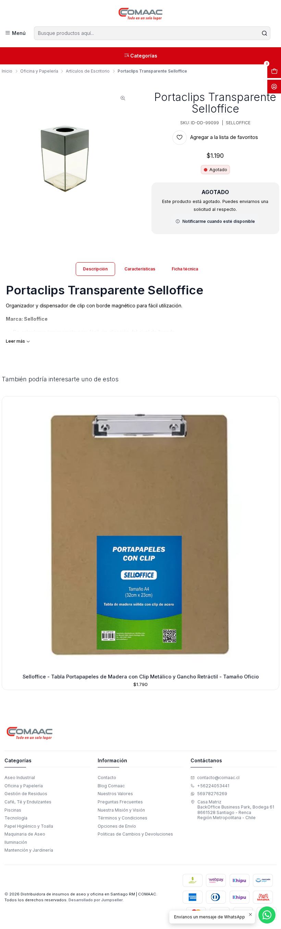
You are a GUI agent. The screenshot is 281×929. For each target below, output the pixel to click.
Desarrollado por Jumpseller (96, 900)
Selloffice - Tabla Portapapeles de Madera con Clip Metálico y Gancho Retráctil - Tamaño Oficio (141, 677)
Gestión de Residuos (25, 793)
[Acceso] (274, 86)
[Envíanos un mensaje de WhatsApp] (267, 915)
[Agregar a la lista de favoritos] (9, 533)
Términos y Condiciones (122, 817)
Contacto (107, 777)
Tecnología (15, 817)
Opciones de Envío (117, 826)
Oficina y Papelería (39, 71)
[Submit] (264, 33)
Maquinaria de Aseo (24, 834)
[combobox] (152, 33)
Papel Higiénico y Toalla (28, 826)
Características (139, 268)
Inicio (7, 71)
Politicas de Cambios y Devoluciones (135, 834)
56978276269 (212, 793)
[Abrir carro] (274, 71)
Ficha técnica (185, 268)
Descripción (95, 268)
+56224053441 (213, 785)
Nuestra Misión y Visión (121, 810)
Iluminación (15, 842)
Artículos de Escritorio (88, 71)
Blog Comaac (111, 785)
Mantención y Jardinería (28, 850)
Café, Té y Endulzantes (27, 801)
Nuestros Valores (115, 793)
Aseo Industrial (19, 777)
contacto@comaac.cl (218, 777)
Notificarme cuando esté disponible (218, 221)
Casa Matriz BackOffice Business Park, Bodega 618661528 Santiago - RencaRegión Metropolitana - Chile (235, 809)
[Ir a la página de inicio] (140, 14)
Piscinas (12, 810)
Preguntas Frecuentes (120, 801)
